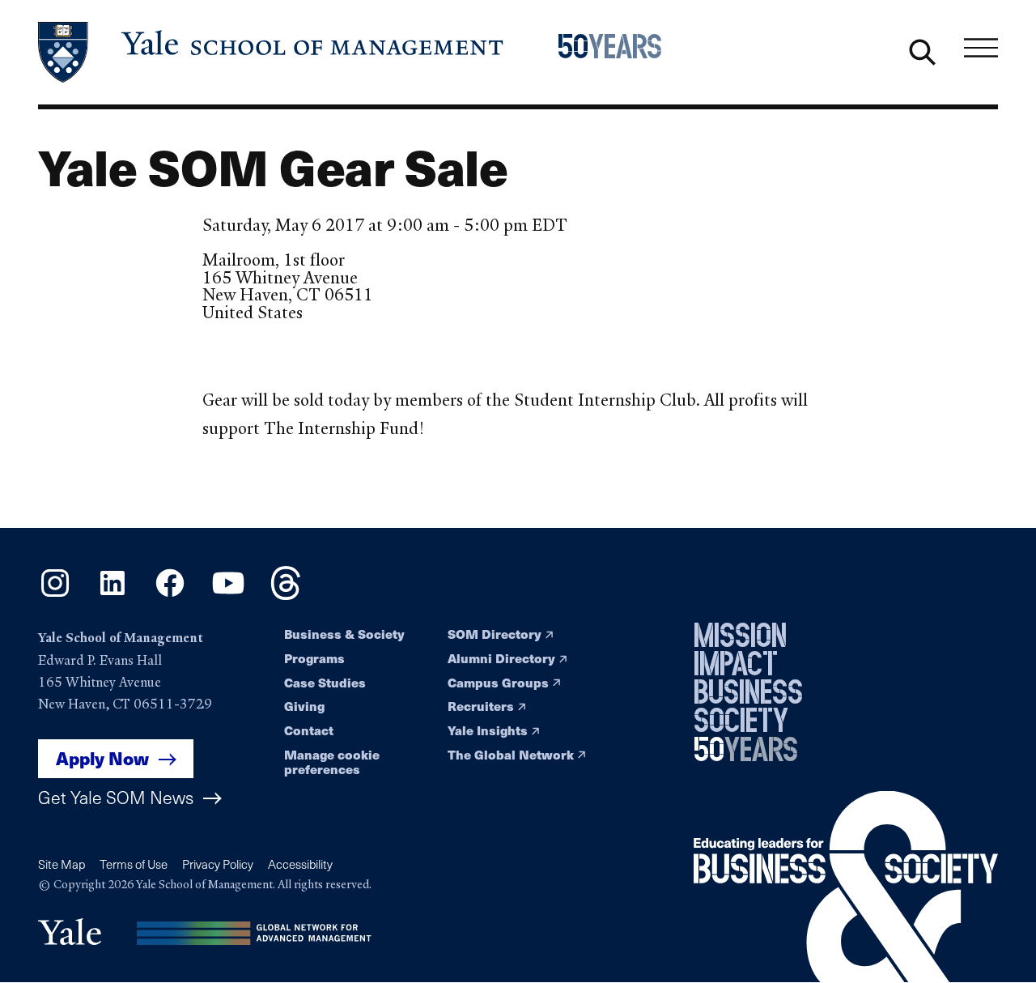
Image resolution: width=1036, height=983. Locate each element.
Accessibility (300, 864)
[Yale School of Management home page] (272, 52)
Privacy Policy (217, 864)
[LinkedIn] (113, 594)
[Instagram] (55, 594)
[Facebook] (170, 594)
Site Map (61, 864)
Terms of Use (134, 864)
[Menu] (981, 49)
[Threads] (286, 594)
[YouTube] (228, 594)
